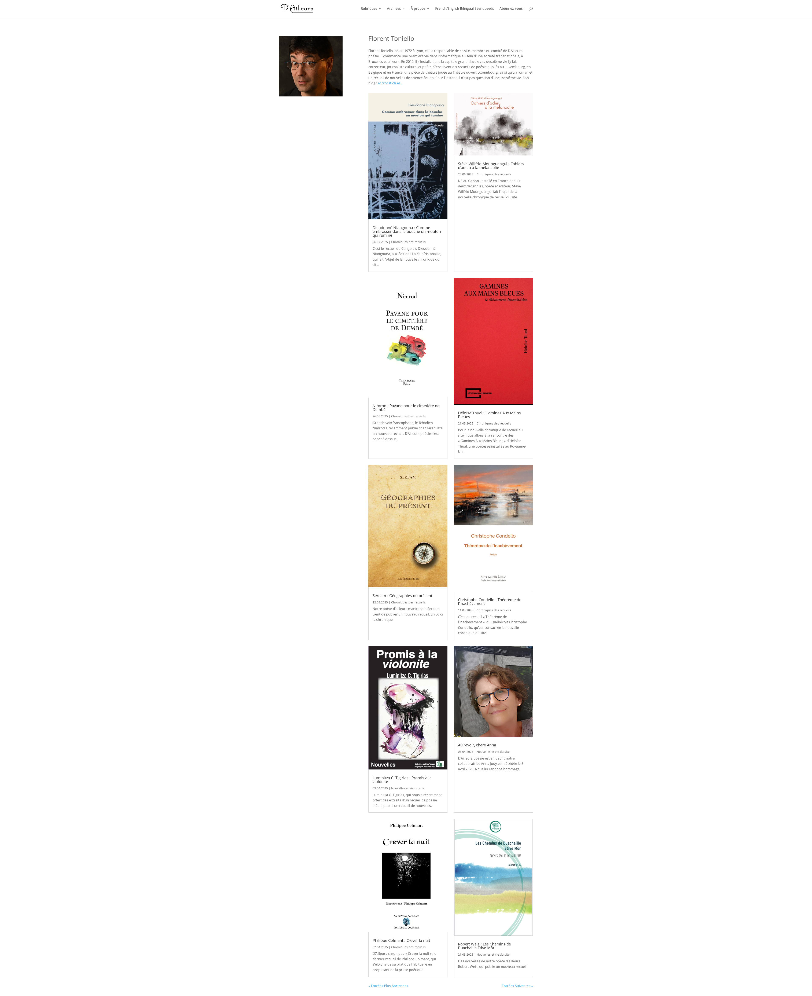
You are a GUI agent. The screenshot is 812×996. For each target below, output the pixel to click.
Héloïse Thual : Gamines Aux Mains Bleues (489, 414)
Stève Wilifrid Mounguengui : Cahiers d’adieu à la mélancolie (491, 165)
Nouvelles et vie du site (407, 788)
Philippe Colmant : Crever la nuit (401, 940)
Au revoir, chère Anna (477, 744)
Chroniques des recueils (408, 242)
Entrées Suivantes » (517, 986)
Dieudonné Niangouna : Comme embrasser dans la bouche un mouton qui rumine (407, 231)
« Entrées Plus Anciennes (388, 986)
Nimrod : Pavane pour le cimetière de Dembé (406, 407)
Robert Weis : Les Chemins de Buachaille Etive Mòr (484, 945)
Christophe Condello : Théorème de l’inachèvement (489, 601)
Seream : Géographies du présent (402, 595)
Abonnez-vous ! (511, 9)
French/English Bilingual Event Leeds (464, 9)
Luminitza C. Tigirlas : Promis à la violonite (402, 779)
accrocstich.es (389, 83)
